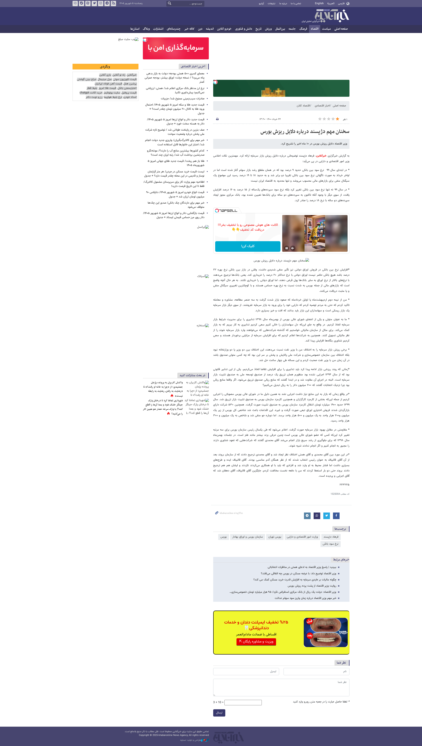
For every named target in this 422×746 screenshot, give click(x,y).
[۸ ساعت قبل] (197, 389)
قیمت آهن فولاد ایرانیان (108, 84)
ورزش (268, 28)
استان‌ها (134, 28)
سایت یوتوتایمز (112, 93)
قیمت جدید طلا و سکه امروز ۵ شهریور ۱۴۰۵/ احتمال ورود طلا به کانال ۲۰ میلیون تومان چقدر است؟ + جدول (174, 109)
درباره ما (283, 3)
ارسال (219, 713)
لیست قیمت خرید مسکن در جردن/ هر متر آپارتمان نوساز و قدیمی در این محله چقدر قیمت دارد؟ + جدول (174, 174)
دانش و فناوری (243, 28)
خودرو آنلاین (224, 28)
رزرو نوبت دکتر (94, 97)
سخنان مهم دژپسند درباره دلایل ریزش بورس (304, 131)
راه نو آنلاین (118, 75)
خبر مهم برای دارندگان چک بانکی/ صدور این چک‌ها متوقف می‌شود (176, 205)
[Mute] (292, 248)
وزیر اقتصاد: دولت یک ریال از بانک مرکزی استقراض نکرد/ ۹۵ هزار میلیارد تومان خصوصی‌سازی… (282, 592)
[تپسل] (215, 82)
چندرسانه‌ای (174, 28)
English (319, 3)
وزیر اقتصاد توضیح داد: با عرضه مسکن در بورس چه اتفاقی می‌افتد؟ (298, 573)
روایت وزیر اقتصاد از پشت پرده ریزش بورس (312, 586)
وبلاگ (146, 28)
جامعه (292, 28)
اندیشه (210, 28)
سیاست (326, 28)
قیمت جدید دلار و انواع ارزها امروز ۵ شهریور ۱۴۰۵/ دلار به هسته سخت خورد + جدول (175, 121)
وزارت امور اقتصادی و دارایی (302, 537)
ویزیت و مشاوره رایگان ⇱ (256, 641)
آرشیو (261, 3)
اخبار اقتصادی (322, 106)
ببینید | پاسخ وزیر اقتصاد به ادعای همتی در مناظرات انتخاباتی (302, 567)
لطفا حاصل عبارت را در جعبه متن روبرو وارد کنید (321, 702)
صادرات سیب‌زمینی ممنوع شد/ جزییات (182, 99)
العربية (331, 3)
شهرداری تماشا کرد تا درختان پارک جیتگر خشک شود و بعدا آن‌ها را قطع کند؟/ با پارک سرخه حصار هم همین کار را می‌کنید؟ (163, 407)
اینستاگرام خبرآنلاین (100, 3)
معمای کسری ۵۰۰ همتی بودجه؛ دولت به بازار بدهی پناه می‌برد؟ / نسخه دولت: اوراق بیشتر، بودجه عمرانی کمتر (174, 77)
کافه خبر (189, 28)
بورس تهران (274, 537)
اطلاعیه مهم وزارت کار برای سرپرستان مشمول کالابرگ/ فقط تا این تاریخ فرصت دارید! (174, 184)
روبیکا (75, 3)
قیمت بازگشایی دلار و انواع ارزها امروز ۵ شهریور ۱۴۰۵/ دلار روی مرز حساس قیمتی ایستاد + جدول (173, 215)
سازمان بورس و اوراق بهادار (247, 537)
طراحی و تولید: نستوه (190, 740)
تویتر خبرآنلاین (94, 3)
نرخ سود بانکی (330, 544)
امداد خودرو (129, 97)
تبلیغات (271, 3)
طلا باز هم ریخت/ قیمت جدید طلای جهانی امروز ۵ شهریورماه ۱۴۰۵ (176, 163)
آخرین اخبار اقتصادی (193, 66)
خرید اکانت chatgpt (91, 93)
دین (200, 28)
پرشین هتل (129, 84)
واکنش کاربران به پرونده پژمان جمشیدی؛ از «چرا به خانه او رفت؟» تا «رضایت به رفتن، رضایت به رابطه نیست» (163, 389)
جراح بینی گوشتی (86, 79)
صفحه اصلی (341, 28)
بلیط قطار (92, 88)
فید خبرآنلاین (113, 3)
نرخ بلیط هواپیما (113, 97)
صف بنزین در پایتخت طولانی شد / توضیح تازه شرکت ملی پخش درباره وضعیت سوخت (174, 132)
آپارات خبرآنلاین (88, 3)
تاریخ (259, 28)
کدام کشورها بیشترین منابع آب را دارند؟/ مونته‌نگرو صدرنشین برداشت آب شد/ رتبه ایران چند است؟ (175, 153)
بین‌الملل (280, 28)
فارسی (341, 3)
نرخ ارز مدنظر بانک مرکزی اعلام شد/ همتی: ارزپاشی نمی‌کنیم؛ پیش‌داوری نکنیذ (175, 90)
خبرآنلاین (325, 16)
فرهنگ (303, 28)
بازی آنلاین (105, 75)
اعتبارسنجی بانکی (126, 88)
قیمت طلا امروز (107, 88)
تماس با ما (296, 3)
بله (81, 3)
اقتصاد (314, 28)
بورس (223, 537)
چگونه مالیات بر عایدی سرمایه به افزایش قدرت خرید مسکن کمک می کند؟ (294, 580)
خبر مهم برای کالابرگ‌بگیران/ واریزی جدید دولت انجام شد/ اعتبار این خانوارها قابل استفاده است (174, 142)
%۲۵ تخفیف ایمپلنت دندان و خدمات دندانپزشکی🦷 (256, 625)
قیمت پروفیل (128, 93)
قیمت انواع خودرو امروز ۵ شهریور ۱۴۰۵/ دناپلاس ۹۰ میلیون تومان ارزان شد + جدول (175, 194)
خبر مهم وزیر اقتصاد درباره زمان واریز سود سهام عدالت (305, 598)
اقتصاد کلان (303, 106)
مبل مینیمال (105, 79)
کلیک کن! (248, 246)
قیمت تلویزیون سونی (124, 79)
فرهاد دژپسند (331, 537)
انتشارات (158, 28)
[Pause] (286, 248)
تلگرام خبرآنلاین (107, 3)
